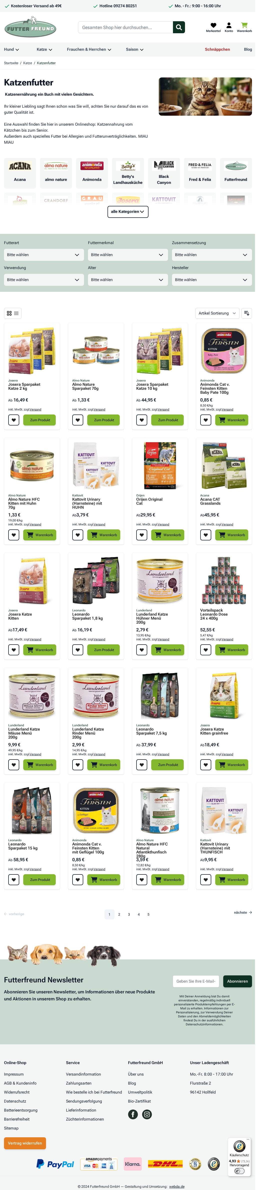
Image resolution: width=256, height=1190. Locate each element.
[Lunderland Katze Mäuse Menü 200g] (32, 695)
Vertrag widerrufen (25, 1143)
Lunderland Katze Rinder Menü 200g (88, 733)
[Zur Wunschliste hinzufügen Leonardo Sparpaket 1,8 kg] (77, 649)
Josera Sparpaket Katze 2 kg (24, 387)
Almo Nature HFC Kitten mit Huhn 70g (24, 503)
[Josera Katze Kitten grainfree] (224, 695)
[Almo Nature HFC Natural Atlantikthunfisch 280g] (160, 810)
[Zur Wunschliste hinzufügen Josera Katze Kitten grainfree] (205, 764)
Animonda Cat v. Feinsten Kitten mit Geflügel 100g (88, 848)
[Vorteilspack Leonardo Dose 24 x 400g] (224, 580)
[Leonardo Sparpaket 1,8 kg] (96, 580)
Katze (42, 49)
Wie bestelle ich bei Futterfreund (94, 1092)
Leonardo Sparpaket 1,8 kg (87, 616)
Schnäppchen (217, 49)
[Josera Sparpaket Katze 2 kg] (32, 351)
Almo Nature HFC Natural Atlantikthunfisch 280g (152, 848)
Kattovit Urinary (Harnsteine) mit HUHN (87, 503)
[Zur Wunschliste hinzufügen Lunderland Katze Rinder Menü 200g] (77, 764)
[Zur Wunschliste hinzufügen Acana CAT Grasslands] (205, 534)
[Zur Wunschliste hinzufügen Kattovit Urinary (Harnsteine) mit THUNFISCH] (205, 879)
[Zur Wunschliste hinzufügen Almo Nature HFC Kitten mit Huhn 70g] (13, 534)
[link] (15, 913)
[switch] (239, 1171)
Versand (35, 409)
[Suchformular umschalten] (179, 27)
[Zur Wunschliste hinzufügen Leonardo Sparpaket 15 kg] (13, 879)
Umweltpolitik (140, 1092)
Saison (132, 49)
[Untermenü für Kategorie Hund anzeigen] (17, 49)
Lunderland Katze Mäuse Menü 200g (24, 733)
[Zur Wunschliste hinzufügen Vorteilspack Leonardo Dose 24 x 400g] (205, 649)
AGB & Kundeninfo (20, 1083)
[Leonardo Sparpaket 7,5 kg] (160, 695)
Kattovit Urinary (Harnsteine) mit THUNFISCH (215, 848)
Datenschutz (15, 1101)
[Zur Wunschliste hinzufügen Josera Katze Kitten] (13, 649)
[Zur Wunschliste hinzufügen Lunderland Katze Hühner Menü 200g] (141, 649)
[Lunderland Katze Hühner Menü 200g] (160, 580)
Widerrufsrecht (17, 1092)
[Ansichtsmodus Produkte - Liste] (9, 313)
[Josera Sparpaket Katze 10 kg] (160, 351)
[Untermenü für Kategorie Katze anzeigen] (50, 49)
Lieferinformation (81, 1110)
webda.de (176, 1187)
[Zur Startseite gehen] (30, 27)
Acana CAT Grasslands (210, 501)
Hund (9, 49)
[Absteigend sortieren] (247, 313)
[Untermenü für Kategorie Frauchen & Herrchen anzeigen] (109, 49)
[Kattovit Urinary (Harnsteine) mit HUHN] (96, 465)
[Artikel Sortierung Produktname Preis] (218, 313)
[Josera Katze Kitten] (32, 580)
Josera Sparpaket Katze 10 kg (152, 387)
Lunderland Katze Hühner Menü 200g (152, 618)
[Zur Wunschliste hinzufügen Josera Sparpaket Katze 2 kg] (13, 419)
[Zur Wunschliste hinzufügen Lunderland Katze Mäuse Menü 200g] (13, 764)
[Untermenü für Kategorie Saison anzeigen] (141, 49)
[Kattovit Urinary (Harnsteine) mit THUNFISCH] (224, 810)
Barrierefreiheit (17, 1119)
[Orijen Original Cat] (160, 465)
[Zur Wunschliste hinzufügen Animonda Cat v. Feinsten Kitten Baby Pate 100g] (205, 419)
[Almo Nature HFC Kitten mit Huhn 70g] (32, 465)
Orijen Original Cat (149, 501)
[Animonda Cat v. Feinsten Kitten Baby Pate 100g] (224, 351)
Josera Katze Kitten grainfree (214, 731)
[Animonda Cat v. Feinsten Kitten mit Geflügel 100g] (96, 810)
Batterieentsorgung (21, 1110)
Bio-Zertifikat (139, 1101)
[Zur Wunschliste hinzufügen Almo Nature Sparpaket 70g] (77, 419)
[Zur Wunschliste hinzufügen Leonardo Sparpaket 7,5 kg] (141, 764)
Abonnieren (237, 981)
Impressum (14, 1074)
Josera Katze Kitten (20, 616)
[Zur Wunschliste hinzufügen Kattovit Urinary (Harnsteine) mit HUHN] (77, 534)
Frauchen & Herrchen (86, 49)
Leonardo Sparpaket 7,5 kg (151, 731)
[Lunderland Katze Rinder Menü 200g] (96, 695)
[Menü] (248, 1141)
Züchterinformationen (85, 1119)
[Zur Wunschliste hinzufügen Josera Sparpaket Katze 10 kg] (141, 419)
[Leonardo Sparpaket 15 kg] (32, 810)
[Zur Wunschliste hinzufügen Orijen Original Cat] (141, 534)
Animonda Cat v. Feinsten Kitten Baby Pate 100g (215, 389)
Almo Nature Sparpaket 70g (85, 387)
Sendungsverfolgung (84, 1101)
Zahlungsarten (79, 1083)
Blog (248, 49)
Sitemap (11, 1128)
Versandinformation (83, 1074)
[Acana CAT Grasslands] (224, 465)
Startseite (11, 63)
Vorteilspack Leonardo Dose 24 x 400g (214, 614)
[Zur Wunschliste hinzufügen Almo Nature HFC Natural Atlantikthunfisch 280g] (141, 879)
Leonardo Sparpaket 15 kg (23, 846)
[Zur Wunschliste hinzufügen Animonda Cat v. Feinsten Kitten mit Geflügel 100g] (77, 879)
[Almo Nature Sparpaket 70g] (96, 351)
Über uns (136, 1074)
